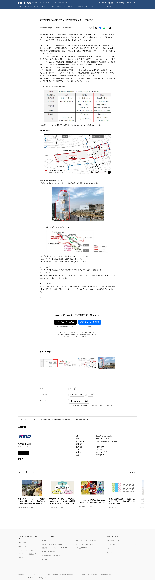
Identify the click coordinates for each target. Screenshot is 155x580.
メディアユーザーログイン (65, 322)
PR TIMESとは (22, 542)
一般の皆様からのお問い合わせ (108, 574)
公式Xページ (110, 549)
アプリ (44, 7)
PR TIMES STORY (47, 540)
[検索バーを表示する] (135, 2)
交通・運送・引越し (77, 395)
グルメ (101, 7)
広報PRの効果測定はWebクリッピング (53, 555)
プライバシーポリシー (32, 574)
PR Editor (45, 559)
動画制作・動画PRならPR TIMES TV (52, 544)
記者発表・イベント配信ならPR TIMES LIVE (54, 548)
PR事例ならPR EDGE (81, 548)
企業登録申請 (119, 3)
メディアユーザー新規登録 (89, 322)
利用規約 (55, 574)
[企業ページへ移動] (24, 437)
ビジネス (94, 7)
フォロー (24, 453)
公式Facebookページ (113, 540)
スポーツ (108, 7)
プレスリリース (31, 419)
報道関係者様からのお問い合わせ (69, 574)
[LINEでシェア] (104, 27)
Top (19, 7)
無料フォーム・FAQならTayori (84, 544)
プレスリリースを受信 (106, 3)
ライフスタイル (83, 7)
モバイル (37, 7)
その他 (72, 389)
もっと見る (133, 472)
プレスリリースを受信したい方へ (27, 550)
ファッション (71, 7)
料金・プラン (22, 546)
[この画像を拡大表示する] (49, 363)
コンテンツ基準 (45, 574)
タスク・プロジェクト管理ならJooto (86, 540)
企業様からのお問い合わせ (89, 574)
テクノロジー (27, 7)
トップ (21, 419)
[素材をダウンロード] (110, 27)
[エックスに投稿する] (96, 27)
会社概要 (21, 574)
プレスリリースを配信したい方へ (27, 554)
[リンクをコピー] (113, 27)
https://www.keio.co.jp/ (104, 436)
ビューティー (60, 7)
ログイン (129, 3)
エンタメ (51, 7)
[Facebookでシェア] (100, 27)
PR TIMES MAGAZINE (48, 552)
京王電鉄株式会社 (45, 419)
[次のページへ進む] (142, 488)
